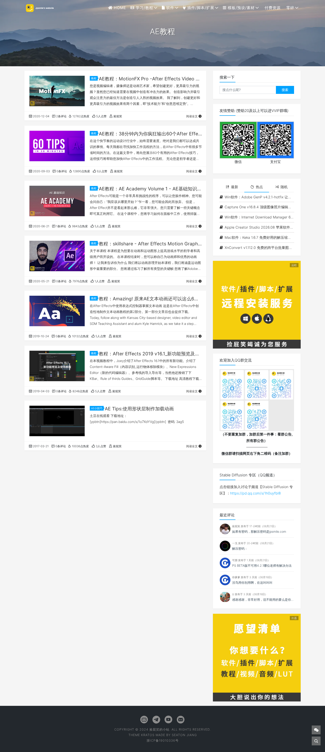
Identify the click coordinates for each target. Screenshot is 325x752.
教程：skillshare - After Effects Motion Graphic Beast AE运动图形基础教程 (150, 243)
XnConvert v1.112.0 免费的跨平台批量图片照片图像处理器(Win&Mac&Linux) (259, 247)
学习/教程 (143, 8)
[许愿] (257, 657)
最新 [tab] (234, 187)
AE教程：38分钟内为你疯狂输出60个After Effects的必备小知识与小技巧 (150, 133)
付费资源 (272, 8)
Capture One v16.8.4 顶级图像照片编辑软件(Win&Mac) (259, 207)
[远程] (257, 304)
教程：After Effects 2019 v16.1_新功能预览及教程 (150, 353)
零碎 (289, 8)
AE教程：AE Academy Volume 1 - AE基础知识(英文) (150, 188)
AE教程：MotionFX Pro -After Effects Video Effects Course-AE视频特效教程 (150, 78)
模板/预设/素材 (240, 8)
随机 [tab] (284, 187)
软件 (169, 8)
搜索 (285, 90)
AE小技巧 (96, 408)
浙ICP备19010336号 (163, 740)
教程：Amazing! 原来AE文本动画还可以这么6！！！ (150, 298)
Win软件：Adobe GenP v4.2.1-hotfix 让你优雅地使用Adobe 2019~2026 (259, 197)
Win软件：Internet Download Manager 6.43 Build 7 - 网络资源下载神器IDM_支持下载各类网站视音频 (259, 217)
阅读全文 (192, 116)
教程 (93, 78)
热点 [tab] (259, 187)
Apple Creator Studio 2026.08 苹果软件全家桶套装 (259, 227)
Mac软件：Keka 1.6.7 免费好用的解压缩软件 (259, 237)
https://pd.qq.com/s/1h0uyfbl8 (255, 493)
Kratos (148, 735)
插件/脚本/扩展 (200, 8)
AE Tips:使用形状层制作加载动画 (139, 408)
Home (119, 8)
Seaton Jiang (184, 735)
